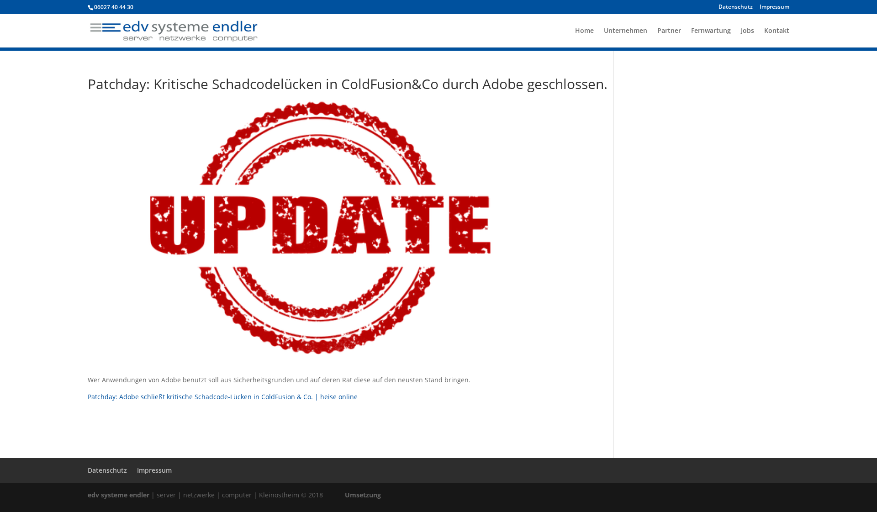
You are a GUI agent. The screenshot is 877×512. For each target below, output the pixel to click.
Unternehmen (625, 31)
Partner (669, 31)
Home (584, 31)
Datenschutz (736, 7)
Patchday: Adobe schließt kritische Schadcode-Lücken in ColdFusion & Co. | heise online (223, 396)
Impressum (774, 7)
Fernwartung (711, 31)
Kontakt (776, 31)
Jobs (747, 31)
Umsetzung (363, 495)
